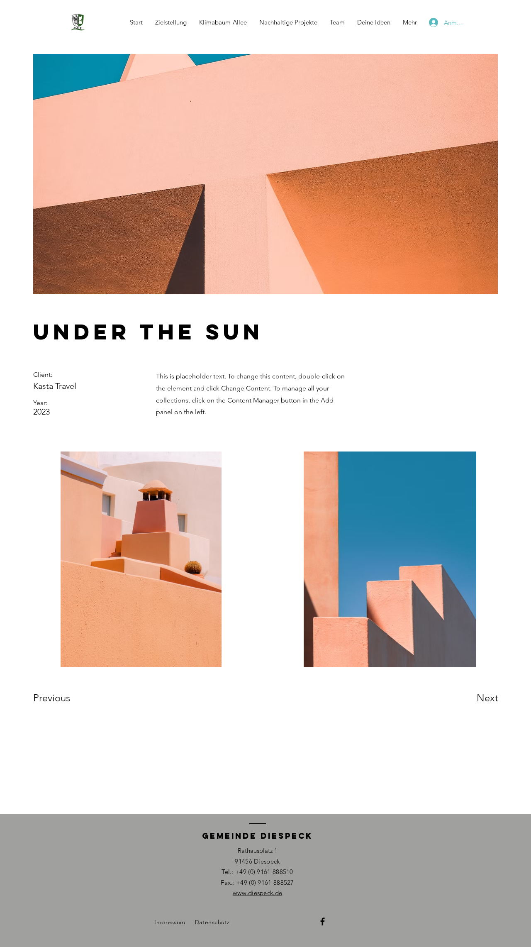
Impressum (169, 922)
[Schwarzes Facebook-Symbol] (322, 921)
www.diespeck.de (258, 893)
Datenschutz (212, 922)
